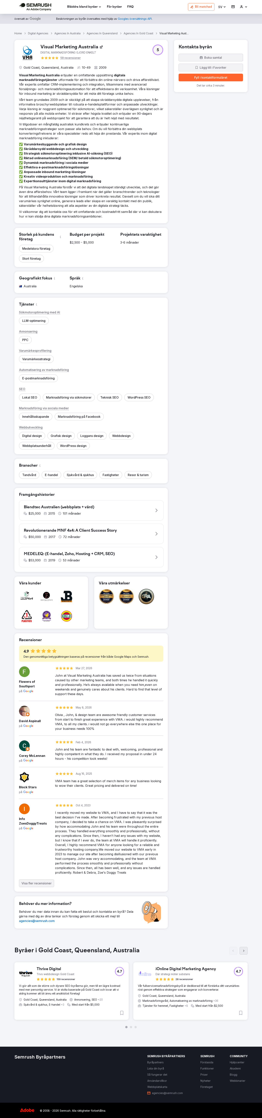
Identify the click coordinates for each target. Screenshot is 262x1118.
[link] (114, 7)
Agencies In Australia (67, 33)
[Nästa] (244, 951)
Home (18, 33)
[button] (222, 7)
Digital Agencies (38, 33)
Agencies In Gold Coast (138, 33)
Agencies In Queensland (102, 33)
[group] (131, 987)
